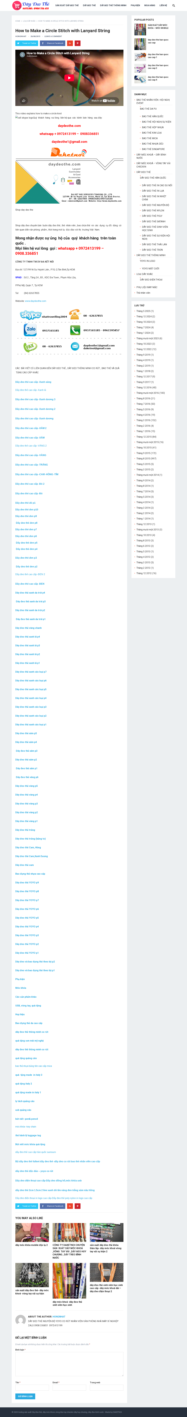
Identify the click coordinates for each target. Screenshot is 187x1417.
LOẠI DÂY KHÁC (29, 21)
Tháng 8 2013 (143, 540)
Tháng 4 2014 (143, 502)
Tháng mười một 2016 (147, 393)
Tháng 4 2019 (143, 360)
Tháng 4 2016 (143, 414)
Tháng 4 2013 (143, 557)
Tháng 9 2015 (143, 453)
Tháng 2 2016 (143, 425)
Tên (17, 1382)
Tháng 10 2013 (144, 535)
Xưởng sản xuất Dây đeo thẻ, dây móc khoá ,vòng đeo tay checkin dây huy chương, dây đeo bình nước (61, 1412)
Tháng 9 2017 (143, 382)
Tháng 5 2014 (143, 496)
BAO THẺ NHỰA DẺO (152, 143)
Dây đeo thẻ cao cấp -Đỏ (29, 493)
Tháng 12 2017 (144, 376)
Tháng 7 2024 (143, 327)
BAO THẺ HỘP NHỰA (153, 127)
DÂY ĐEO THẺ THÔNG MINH (113, 5)
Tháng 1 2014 (143, 518)
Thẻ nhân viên (143, 292)
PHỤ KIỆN (135, 5)
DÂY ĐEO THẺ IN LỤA (153, 190)
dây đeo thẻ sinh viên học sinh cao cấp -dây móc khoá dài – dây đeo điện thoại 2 (106, 1288)
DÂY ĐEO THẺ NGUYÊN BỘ (155, 205)
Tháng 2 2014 (143, 513)
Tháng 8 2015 (143, 458)
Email (56, 1382)
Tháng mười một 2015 (147, 442)
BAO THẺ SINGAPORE (153, 149)
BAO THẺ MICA (150, 138)
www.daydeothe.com (35, 301)
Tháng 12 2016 (144, 387)
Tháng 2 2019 (143, 365)
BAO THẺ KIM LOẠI (152, 132)
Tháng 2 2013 (143, 568)
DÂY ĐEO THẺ (89, 5)
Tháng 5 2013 (143, 551)
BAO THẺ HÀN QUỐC (152, 116)
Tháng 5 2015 (143, 464)
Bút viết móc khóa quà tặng (30, 1144)
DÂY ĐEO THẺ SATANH (153, 221)
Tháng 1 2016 (143, 431)
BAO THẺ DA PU (148, 108)
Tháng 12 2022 (144, 349)
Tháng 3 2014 (143, 507)
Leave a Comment (53, 36)
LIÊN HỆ (163, 5)
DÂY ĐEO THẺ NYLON (153, 210)
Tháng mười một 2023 (147, 338)
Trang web (95, 1382)
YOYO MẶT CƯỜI (150, 268)
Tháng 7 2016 (143, 404)
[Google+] (70, 43)
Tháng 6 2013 (143, 546)
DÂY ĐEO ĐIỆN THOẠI (151, 279)
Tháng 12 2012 (144, 573)
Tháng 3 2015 (143, 469)
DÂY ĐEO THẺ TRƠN (152, 249)
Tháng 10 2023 (144, 343)
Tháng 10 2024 (144, 322)
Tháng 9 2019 (143, 354)
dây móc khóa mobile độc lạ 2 (31, 1245)
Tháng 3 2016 (143, 420)
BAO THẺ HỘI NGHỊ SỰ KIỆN (156, 121)
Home (17, 21)
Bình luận (20, 1350)
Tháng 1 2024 (143, 332)
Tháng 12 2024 (144, 316)
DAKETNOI (117, 1412)
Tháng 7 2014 (143, 491)
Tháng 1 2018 (143, 371)
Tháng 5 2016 (143, 409)
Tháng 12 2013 (144, 524)
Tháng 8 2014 (143, 486)
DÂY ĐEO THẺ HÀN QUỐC (153, 177)
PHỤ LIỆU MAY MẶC (146, 287)
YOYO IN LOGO (147, 261)
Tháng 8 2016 (143, 398)
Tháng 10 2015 (144, 447)
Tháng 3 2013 (143, 562)
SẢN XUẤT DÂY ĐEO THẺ (67, 5)
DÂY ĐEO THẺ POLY (152, 216)
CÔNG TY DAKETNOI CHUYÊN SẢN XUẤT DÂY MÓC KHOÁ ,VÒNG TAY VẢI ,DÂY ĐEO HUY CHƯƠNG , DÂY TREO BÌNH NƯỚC (69, 1251)
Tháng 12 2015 (144, 436)
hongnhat (20, 36)
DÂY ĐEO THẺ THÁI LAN (154, 244)
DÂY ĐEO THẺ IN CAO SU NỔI (157, 185)
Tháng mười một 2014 (147, 475)
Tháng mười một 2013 (147, 529)
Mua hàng (149, 5)
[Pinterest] (77, 43)
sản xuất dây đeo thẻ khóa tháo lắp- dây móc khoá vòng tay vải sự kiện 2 (105, 1248)
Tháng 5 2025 (143, 311)
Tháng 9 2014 (143, 480)
